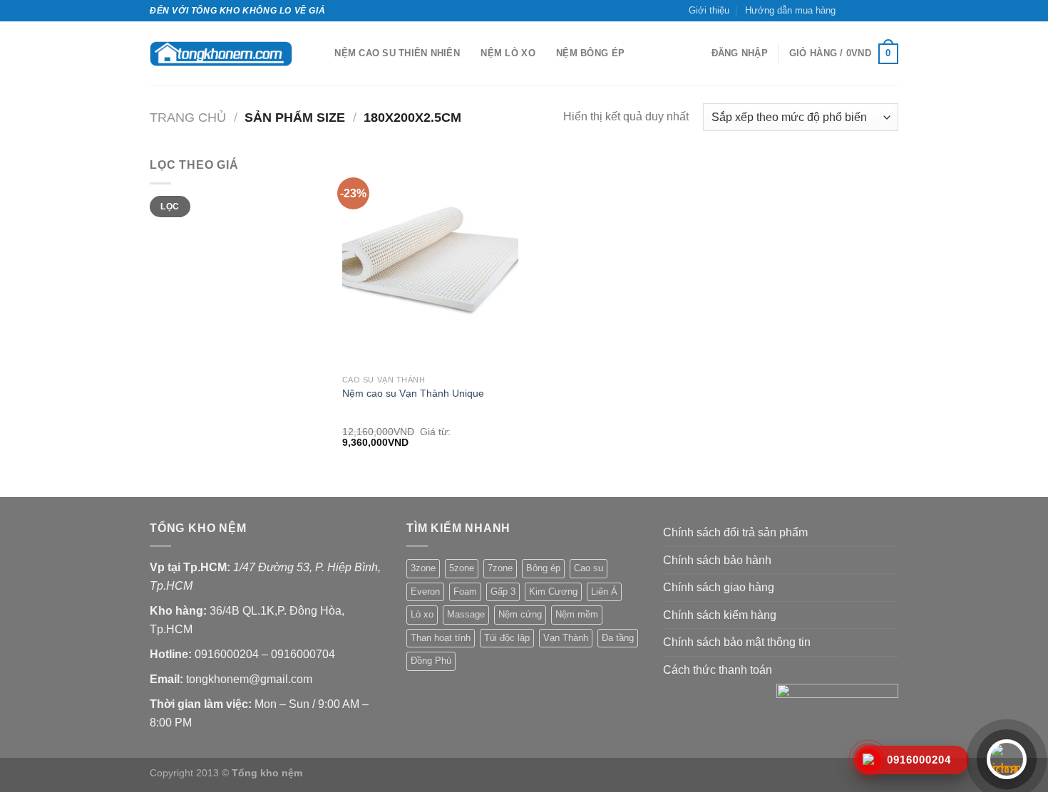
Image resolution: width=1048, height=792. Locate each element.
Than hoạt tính (441, 637)
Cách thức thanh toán (717, 670)
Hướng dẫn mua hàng (790, 10)
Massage (466, 614)
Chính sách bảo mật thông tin (737, 642)
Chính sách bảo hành (717, 560)
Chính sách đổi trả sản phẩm (735, 532)
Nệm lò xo (508, 53)
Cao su (588, 568)
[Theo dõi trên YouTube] (891, 11)
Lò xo (422, 614)
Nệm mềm (576, 614)
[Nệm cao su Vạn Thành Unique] (430, 261)
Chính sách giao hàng (718, 587)
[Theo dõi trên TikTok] (864, 11)
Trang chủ (188, 117)
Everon (425, 591)
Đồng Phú (431, 660)
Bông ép (543, 568)
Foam (465, 591)
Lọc (169, 207)
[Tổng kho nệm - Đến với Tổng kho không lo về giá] (221, 53)
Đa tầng (618, 637)
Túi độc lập (507, 637)
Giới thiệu (709, 10)
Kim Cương (553, 591)
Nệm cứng (520, 614)
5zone (461, 568)
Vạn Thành (565, 637)
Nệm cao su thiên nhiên (397, 53)
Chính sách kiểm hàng (719, 615)
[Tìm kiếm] (319, 53)
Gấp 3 (502, 591)
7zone (500, 568)
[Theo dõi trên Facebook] (850, 11)
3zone (423, 568)
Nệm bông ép (590, 53)
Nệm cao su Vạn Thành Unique (413, 393)
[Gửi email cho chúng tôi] (877, 11)
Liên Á (604, 591)
